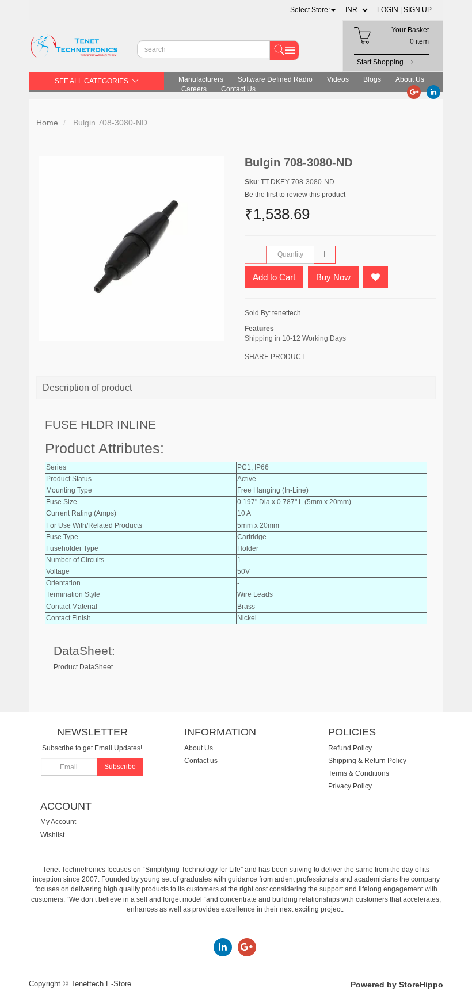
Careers (194, 89)
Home (47, 122)
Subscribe (120, 766)
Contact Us (238, 89)
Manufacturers (200, 79)
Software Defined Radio (275, 79)
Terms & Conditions (358, 773)
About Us (409, 79)
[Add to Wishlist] (375, 277)
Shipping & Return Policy (367, 761)
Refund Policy (350, 748)
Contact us (201, 761)
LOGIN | (389, 10)
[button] (313, 10)
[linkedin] (433, 91)
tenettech (286, 313)
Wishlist (52, 835)
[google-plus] (414, 91)
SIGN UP (418, 10)
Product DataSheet (83, 667)
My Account (58, 822)
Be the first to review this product (295, 194)
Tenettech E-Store (101, 983)
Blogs (372, 79)
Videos (338, 79)
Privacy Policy (350, 786)
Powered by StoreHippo (397, 984)
